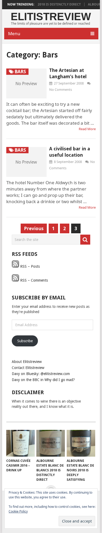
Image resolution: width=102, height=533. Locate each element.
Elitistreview (51, 16)
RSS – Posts (29, 266)
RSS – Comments (33, 280)
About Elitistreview (27, 362)
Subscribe (25, 341)
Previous (33, 228)
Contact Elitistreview (28, 368)
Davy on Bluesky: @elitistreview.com (41, 374)
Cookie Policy (18, 511)
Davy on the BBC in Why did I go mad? (43, 380)
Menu (14, 33)
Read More (87, 128)
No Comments (60, 89)
